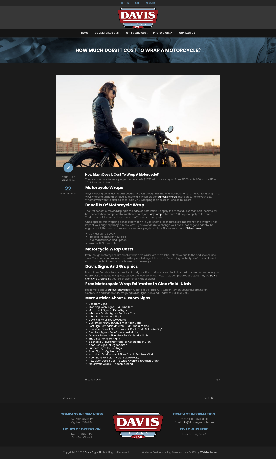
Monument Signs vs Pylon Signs (108, 310)
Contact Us (187, 33)
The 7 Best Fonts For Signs (104, 338)
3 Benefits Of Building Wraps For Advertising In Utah (120, 342)
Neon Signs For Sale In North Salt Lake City (114, 357)
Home (84, 33)
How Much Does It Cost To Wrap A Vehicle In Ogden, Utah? (124, 360)
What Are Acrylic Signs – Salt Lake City (112, 313)
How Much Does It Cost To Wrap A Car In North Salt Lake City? (125, 329)
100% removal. (193, 228)
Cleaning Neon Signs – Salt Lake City (111, 307)
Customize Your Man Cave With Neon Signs (115, 323)
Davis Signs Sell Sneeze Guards (107, 319)
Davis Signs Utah (95, 452)
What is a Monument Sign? (105, 316)
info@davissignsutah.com (198, 422)
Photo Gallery (163, 33)
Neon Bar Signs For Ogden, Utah (108, 345)
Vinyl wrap (156, 214)
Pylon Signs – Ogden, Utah (105, 351)
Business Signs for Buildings (105, 348)
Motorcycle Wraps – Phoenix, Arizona (111, 364)
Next (207, 398)
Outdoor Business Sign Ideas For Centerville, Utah (118, 335)
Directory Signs (98, 304)
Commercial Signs (106, 33)
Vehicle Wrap (94, 380)
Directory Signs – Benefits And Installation (114, 332)
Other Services (136, 33)
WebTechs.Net (209, 452)
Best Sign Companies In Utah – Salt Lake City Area (119, 326)
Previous (71, 398)
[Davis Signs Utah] (138, 17)
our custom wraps (119, 290)
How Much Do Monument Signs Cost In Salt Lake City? (121, 354)
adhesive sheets (167, 196)
